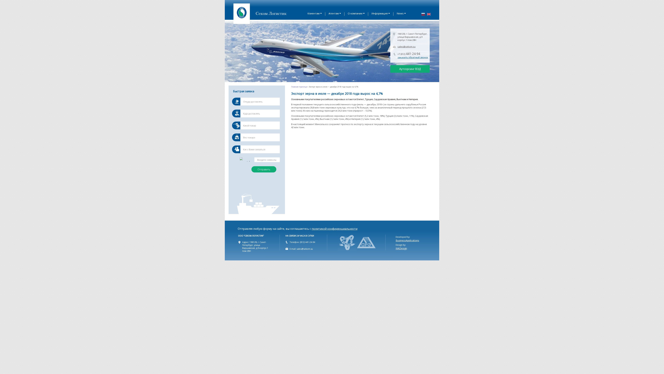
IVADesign (401, 248)
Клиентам (313, 13)
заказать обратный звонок (413, 57)
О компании (355, 13)
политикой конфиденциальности (334, 229)
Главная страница (299, 87)
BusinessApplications (407, 240)
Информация (379, 13)
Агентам (334, 13)
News (400, 13)
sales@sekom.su (407, 46)
